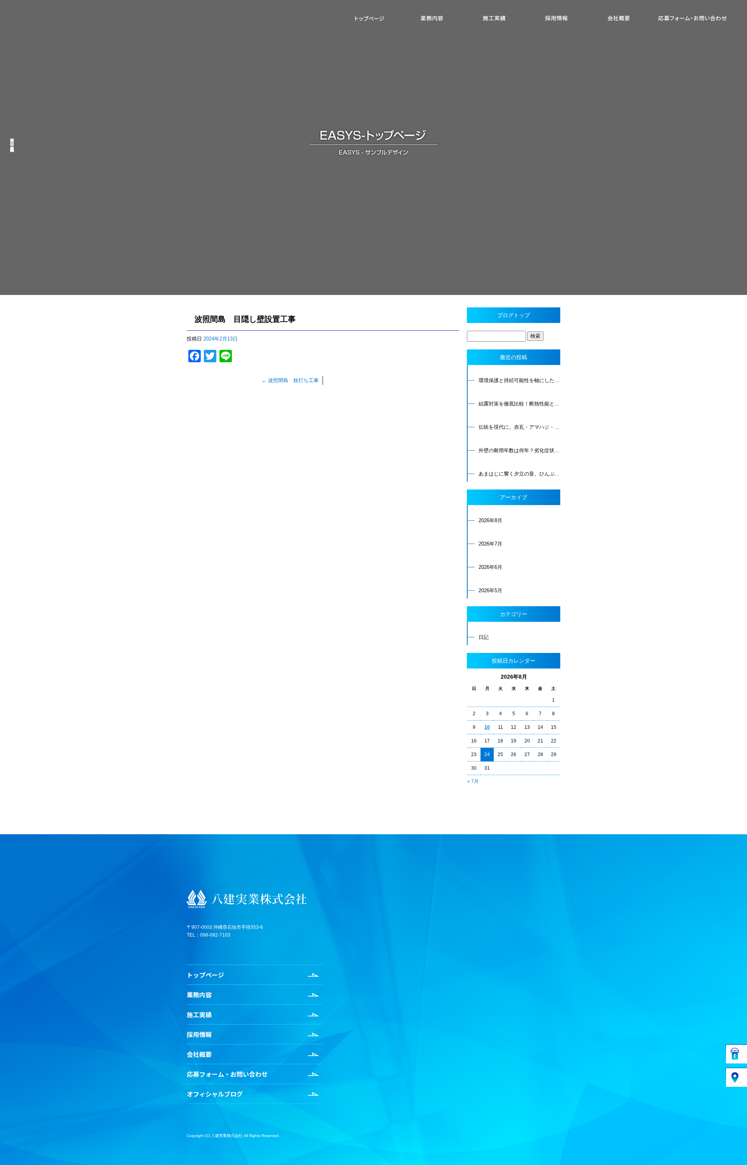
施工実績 (494, 18)
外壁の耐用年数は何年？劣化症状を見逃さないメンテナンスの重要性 (519, 450)
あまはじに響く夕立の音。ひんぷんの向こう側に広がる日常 (519, 474)
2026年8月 (490, 520)
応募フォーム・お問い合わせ (692, 18)
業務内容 (432, 18)
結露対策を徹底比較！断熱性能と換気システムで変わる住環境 (519, 404)
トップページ (369, 18)
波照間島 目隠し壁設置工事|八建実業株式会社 (12, 140)
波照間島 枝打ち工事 (290, 380)
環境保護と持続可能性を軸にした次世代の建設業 (519, 380)
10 (487, 727)
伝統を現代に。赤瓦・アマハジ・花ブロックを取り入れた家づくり (519, 427)
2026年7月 (490, 544)
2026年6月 (490, 567)
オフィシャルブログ (215, 1093)
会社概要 (618, 18)
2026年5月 (490, 590)
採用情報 (556, 18)
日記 (484, 637)
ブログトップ (513, 315)
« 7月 (473, 781)
